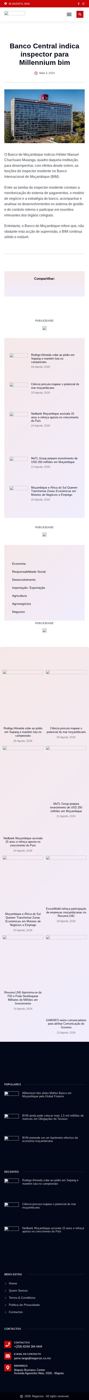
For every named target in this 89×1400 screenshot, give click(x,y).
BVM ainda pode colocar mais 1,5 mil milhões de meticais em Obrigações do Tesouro (53, 1117)
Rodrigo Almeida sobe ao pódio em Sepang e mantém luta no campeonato (53, 358)
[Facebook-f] (78, 3)
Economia (19, 563)
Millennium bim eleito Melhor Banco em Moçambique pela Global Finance (47, 1094)
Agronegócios (21, 603)
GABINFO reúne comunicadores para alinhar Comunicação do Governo (66, 1024)
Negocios (18, 611)
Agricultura (19, 595)
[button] (69, 14)
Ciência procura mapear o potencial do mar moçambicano (66, 730)
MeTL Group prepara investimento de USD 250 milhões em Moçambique (54, 460)
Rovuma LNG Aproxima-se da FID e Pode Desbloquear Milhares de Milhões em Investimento (22, 998)
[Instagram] (83, 3)
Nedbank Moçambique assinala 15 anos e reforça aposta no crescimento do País (54, 417)
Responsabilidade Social (29, 571)
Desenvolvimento (24, 579)
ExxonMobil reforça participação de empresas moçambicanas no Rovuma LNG (66, 912)
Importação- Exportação (28, 587)
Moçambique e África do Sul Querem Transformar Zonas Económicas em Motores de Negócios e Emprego (54, 491)
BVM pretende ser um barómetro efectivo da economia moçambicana (50, 1139)
